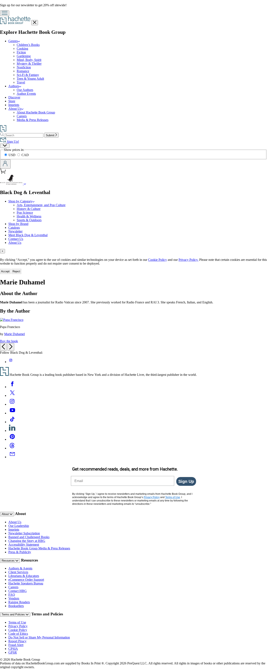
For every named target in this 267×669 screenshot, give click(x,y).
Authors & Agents (20, 568)
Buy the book (9, 341)
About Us (14, 108)
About (6, 514)
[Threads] (12, 448)
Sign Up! (12, 141)
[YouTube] (12, 413)
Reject (16, 271)
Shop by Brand (18, 224)
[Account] (5, 164)
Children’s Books (28, 45)
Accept (5, 271)
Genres (13, 41)
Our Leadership (18, 526)
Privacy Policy (18, 626)
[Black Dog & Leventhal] (25, 183)
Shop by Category (20, 201)
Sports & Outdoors (29, 220)
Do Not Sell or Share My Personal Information (39, 637)
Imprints (13, 105)
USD (12, 155)
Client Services (18, 572)
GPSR (12, 652)
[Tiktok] (12, 422)
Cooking (22, 48)
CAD (25, 155)
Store (11, 101)
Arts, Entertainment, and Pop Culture (41, 205)
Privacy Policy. (188, 259)
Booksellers (16, 606)
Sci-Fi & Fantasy (28, 75)
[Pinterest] (12, 439)
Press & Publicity (19, 552)
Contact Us (15, 239)
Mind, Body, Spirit (29, 60)
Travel (21, 82)
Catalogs (14, 227)
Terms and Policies (14, 614)
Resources (8, 560)
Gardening (24, 56)
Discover (14, 97)
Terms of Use (17, 622)
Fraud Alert (15, 645)
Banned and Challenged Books (28, 537)
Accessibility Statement (23, 544)
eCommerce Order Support (26, 579)
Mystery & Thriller (29, 63)
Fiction (21, 52)
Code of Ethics (18, 633)
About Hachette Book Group (36, 112)
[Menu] (4, 13)
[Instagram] (12, 404)
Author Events (26, 93)
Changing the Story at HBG (26, 541)
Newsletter (15, 231)
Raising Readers (19, 602)
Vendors (13, 598)
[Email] (12, 457)
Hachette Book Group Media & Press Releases (39, 548)
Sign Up (186, 481)
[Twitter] (12, 395)
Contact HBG (17, 591)
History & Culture (28, 209)
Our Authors (25, 90)
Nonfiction (24, 67)
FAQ (11, 594)
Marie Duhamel (14, 334)
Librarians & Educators (23, 576)
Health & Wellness (29, 216)
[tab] (133, 251)
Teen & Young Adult (30, 78)
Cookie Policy (157, 259)
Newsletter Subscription (24, 533)
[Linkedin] (12, 430)
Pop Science (25, 212)
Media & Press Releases (32, 120)
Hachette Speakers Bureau (25, 583)
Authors (13, 86)
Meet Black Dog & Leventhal (28, 235)
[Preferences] (5, 146)
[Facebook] (12, 387)
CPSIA (13, 648)
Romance (23, 71)
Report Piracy (17, 641)
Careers (22, 116)
